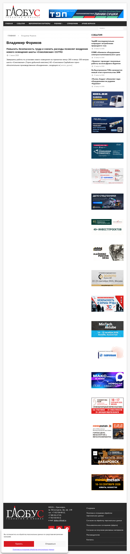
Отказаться (50, 544)
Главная (9, 23)
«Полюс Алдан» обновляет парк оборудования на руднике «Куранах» (105, 81)
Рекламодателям (93, 535)
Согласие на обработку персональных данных (104, 521)
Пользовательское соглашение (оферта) (102, 525)
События (21, 23)
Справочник (72, 23)
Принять (19, 544)
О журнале (90, 508)
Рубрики (57, 23)
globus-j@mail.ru (60, 520)
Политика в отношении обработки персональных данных (33, 549)
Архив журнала (88, 23)
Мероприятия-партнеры (39, 23)
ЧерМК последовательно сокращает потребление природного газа (102, 43)
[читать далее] (66, 65)
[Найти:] (111, 28)
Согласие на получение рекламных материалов (104, 530)
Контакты (90, 540)
